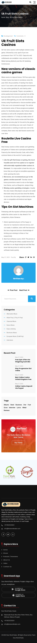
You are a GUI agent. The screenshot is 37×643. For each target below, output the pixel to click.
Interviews (10, 340)
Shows (5, 553)
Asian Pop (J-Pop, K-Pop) (15, 317)
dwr (25, 405)
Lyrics (19, 407)
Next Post (23, 290)
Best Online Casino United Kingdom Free (23, 378)
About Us (6, 560)
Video (5, 563)
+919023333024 (9, 525)
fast (29, 405)
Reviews (7, 410)
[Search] (30, 2)
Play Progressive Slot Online (23, 369)
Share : (22, 257)
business (19, 405)
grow (5, 407)
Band (12, 405)
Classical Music (11, 321)
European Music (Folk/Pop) (15, 336)
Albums (6, 405)
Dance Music (11, 325)
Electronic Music (12, 332)
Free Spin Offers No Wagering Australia (22, 361)
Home (5, 550)
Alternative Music (12, 314)
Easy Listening (11, 329)
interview (12, 407)
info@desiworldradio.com (12, 528)
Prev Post (13, 290)
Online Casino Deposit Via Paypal (23, 387)
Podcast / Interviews (10, 556)
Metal (24, 407)
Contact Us (7, 567)
